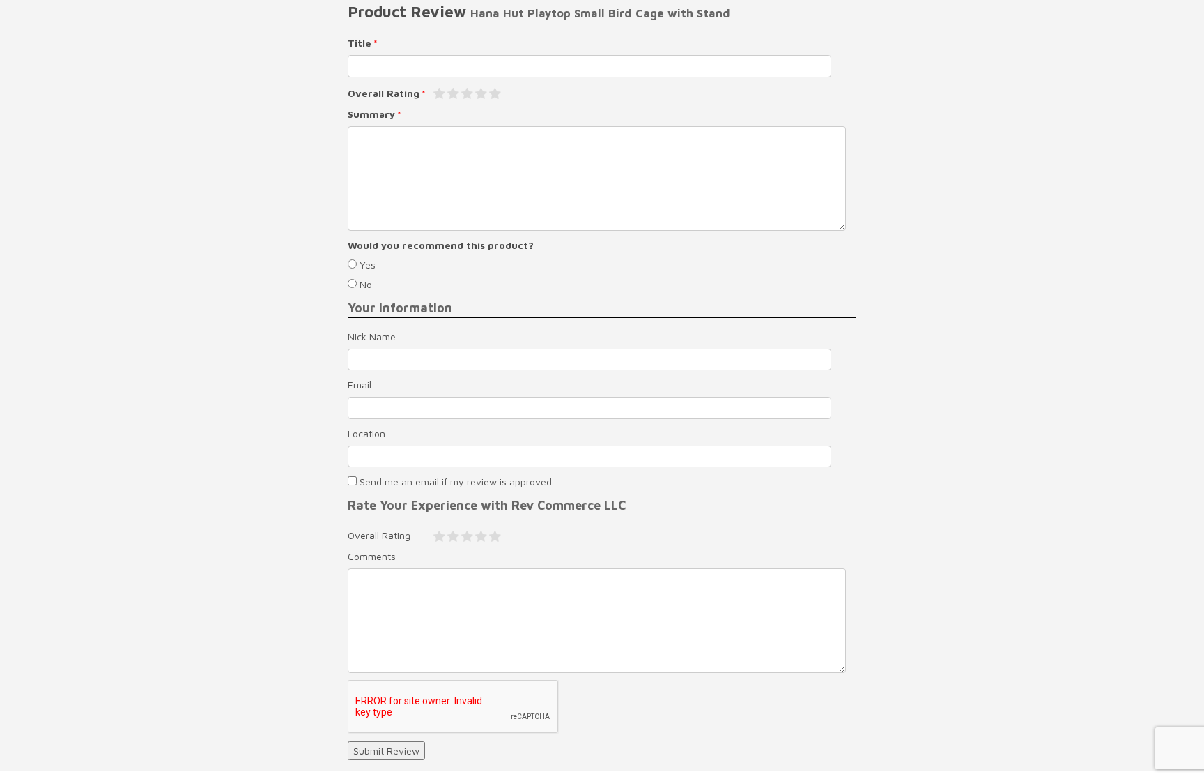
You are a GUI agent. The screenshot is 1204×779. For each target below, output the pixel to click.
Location (366, 433)
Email (359, 385)
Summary (371, 114)
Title (359, 43)
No (364, 284)
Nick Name (372, 336)
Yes (366, 265)
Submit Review (386, 751)
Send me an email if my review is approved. (455, 481)
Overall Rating (383, 93)
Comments (372, 556)
